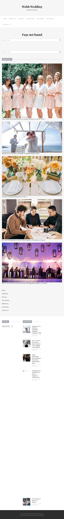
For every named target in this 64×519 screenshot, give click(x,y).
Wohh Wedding (32, 7)
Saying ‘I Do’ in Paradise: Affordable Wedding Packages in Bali (20, 153)
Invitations (50, 18)
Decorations (30, 18)
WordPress (41, 515)
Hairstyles (12, 18)
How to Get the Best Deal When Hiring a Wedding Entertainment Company (24, 283)
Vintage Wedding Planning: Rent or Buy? (14, 196)
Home (5, 18)
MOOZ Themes (28, 515)
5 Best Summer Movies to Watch (36, 500)
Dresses (21, 18)
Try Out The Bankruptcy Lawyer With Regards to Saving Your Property (23, 240)
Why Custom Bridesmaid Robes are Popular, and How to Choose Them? (23, 119)
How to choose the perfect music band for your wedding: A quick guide (36, 344)
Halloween (40, 18)
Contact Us (7, 24)
